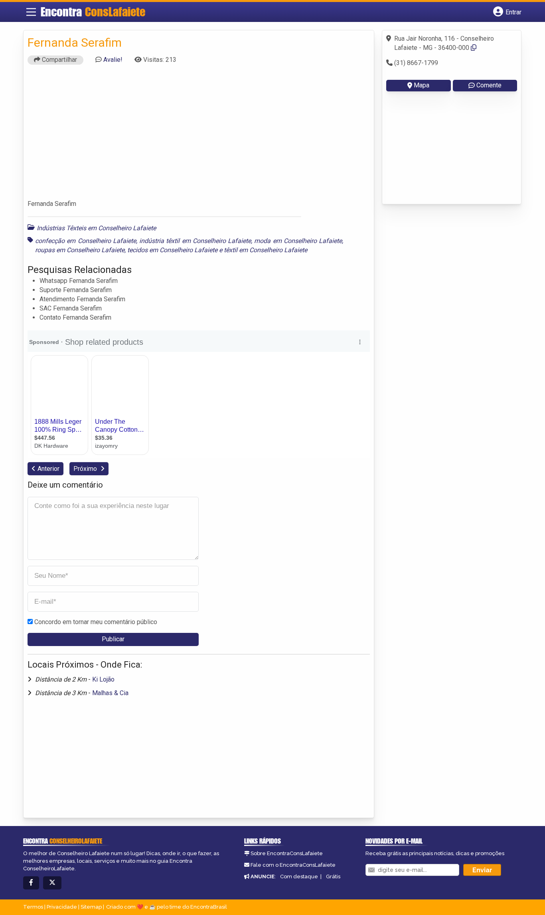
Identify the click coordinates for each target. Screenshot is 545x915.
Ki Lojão (103, 679)
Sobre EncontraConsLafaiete (287, 853)
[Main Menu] (31, 12)
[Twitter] (52, 882)
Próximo (86, 468)
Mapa (421, 85)
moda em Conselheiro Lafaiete (298, 241)
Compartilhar (58, 59)
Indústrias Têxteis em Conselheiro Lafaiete (96, 228)
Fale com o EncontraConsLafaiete (293, 865)
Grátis (333, 876)
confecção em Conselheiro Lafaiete (85, 241)
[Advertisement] (199, 136)
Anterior (48, 468)
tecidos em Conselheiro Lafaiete (172, 250)
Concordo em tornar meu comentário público (95, 622)
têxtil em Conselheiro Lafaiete (265, 250)
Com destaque (299, 876)
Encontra (93, 11)
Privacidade (62, 907)
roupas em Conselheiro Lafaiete (79, 250)
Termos (33, 907)
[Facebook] (31, 882)
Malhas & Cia (110, 693)
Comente (489, 85)
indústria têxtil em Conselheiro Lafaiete (195, 241)
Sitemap (91, 907)
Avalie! (112, 59)
